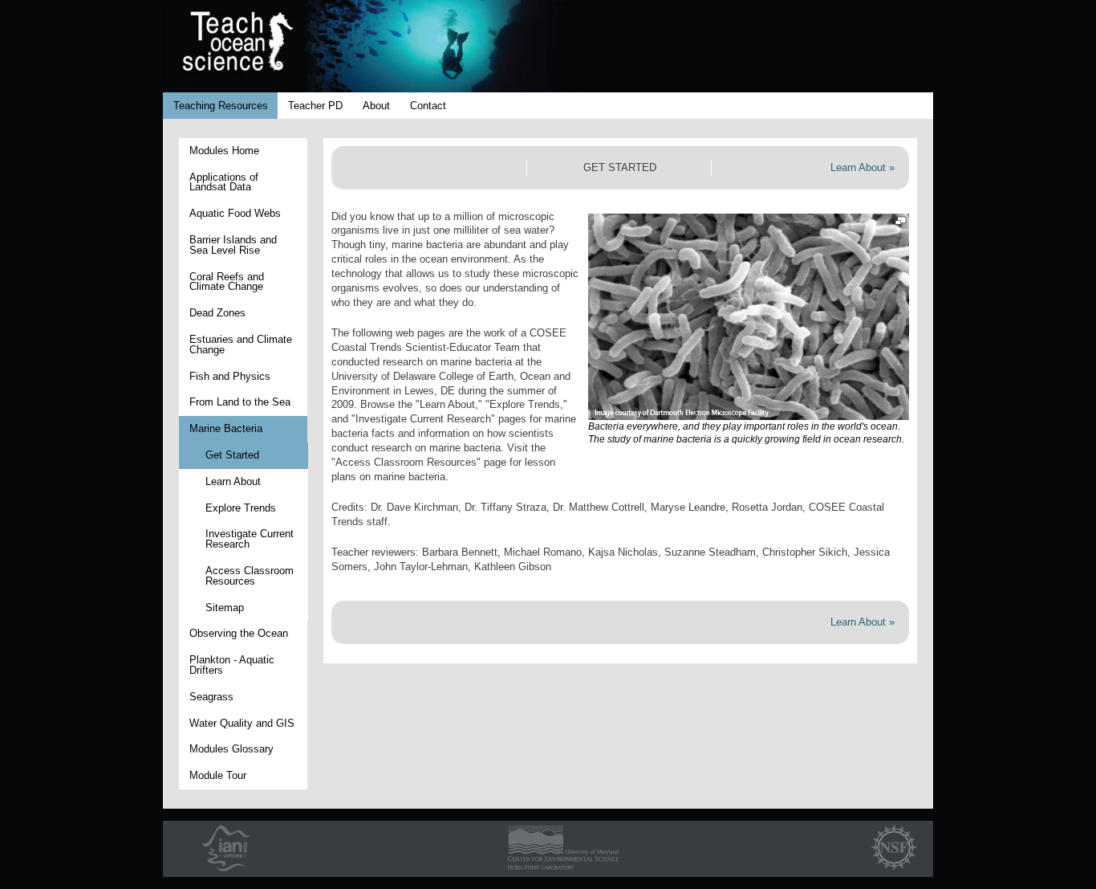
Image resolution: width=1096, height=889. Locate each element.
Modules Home (224, 151)
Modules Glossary (231, 749)
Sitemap (224, 608)
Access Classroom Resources (249, 576)
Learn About (233, 481)
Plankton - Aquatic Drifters (231, 665)
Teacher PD (315, 106)
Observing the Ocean (238, 633)
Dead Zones (217, 313)
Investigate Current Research (249, 539)
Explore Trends (240, 508)
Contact (428, 106)
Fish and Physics (229, 376)
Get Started (232, 455)
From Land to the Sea (239, 402)
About (376, 106)
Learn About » (862, 167)
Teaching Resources (220, 106)
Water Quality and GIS (241, 723)
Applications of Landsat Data (223, 182)
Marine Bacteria (225, 428)
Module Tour (217, 775)
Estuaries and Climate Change (240, 344)
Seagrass (211, 697)
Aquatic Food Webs (235, 213)
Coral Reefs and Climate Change (226, 282)
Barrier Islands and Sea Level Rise (233, 245)
